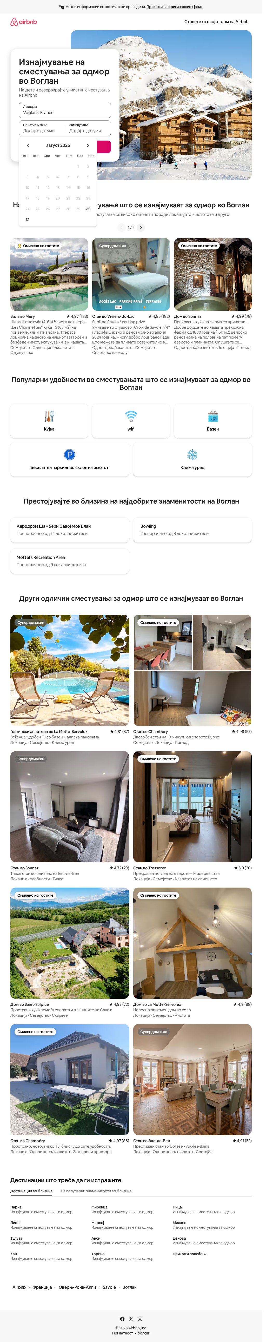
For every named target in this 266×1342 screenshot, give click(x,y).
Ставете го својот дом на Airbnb (216, 21)
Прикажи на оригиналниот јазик (175, 6)
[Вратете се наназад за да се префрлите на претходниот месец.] (28, 145)
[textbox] (42, 131)
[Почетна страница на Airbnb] (23, 22)
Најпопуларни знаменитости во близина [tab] (96, 1191)
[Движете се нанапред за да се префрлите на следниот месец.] (87, 145)
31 (27, 219)
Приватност (122, 1333)
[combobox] (65, 112)
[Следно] (141, 227)
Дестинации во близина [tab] (31, 1191)
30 (88, 209)
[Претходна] (121, 227)
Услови (144, 1333)
